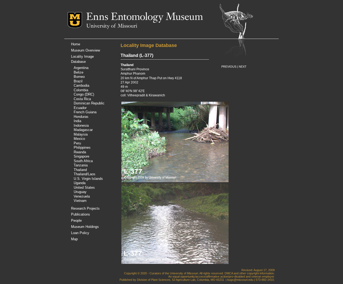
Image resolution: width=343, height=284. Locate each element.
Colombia (81, 90)
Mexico (79, 139)
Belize (78, 72)
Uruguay (80, 192)
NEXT (243, 66)
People (76, 221)
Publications (80, 214)
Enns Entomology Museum (144, 17)
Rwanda (80, 152)
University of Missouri (111, 26)
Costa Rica (82, 99)
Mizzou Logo (77, 20)
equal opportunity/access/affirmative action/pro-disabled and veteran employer (223, 276)
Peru (77, 143)
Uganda (79, 183)
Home (75, 44)
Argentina (81, 68)
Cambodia (81, 85)
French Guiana (85, 112)
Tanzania (81, 165)
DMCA (229, 273)
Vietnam (80, 201)
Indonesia (81, 125)
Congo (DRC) (84, 94)
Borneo (79, 77)
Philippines (82, 147)
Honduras (81, 117)
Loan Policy (80, 233)
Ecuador (80, 108)
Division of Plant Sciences (153, 279)
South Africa (83, 161)
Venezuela (82, 196)
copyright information (260, 273)
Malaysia (81, 134)
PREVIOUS (228, 66)
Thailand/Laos (84, 174)
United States (84, 187)
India (77, 121)
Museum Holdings (85, 227)
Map (74, 239)
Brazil (78, 81)
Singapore (81, 156)
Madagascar (83, 130)
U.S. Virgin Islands (88, 179)
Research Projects (85, 208)
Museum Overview (85, 50)
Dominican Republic (89, 103)
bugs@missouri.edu (240, 279)
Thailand (80, 170)
